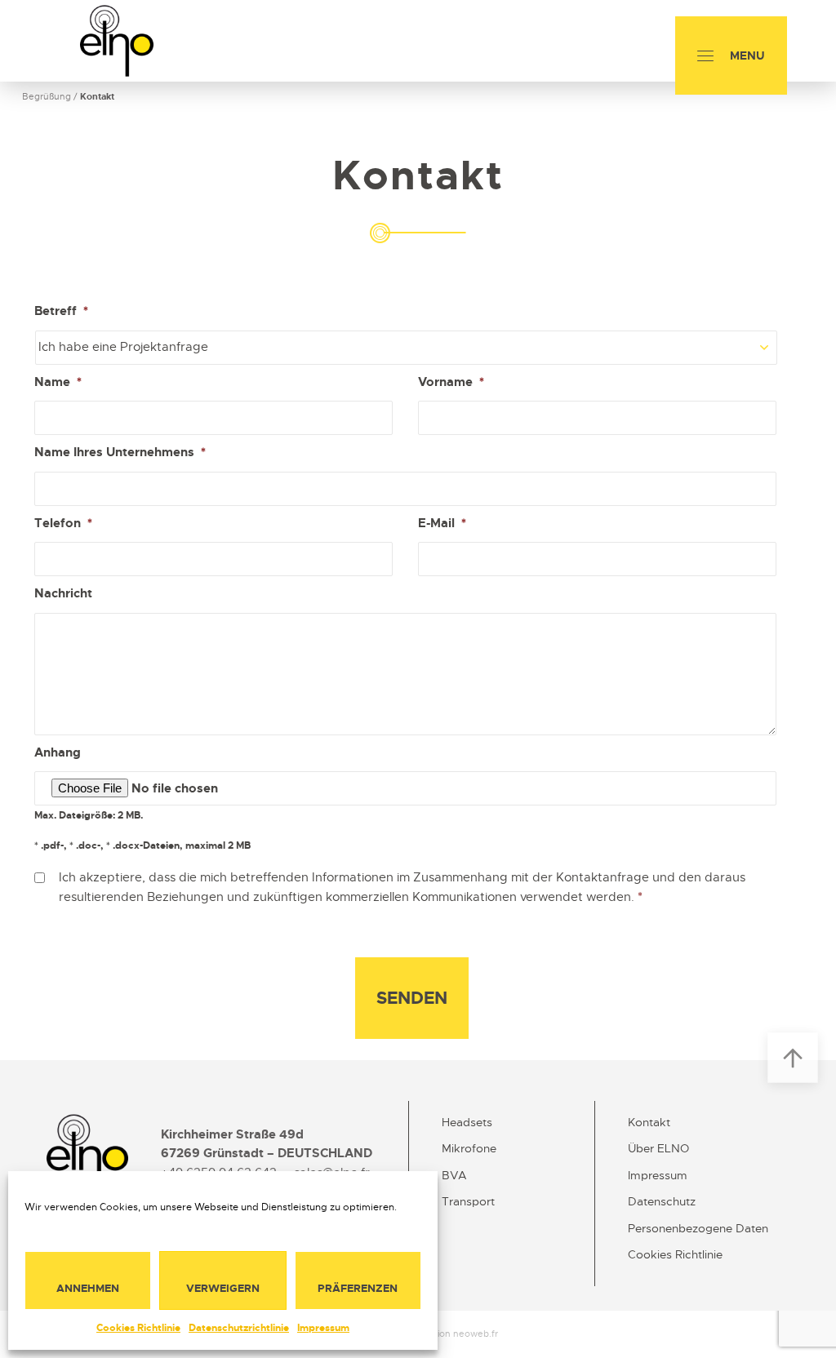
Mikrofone (469, 1148)
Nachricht (63, 593)
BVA (454, 1175)
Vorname (451, 382)
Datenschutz (662, 1201)
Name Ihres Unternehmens (120, 452)
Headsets (467, 1122)
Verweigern (223, 1288)
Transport (468, 1201)
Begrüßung (46, 96)
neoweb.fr (475, 1333)
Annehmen (87, 1288)
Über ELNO (658, 1148)
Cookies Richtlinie (138, 1327)
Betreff (61, 311)
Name (58, 382)
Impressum (323, 1327)
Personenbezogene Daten (698, 1228)
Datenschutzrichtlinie (239, 1327)
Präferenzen (358, 1288)
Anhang (57, 753)
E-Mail (442, 523)
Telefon (63, 523)
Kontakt (649, 1122)
